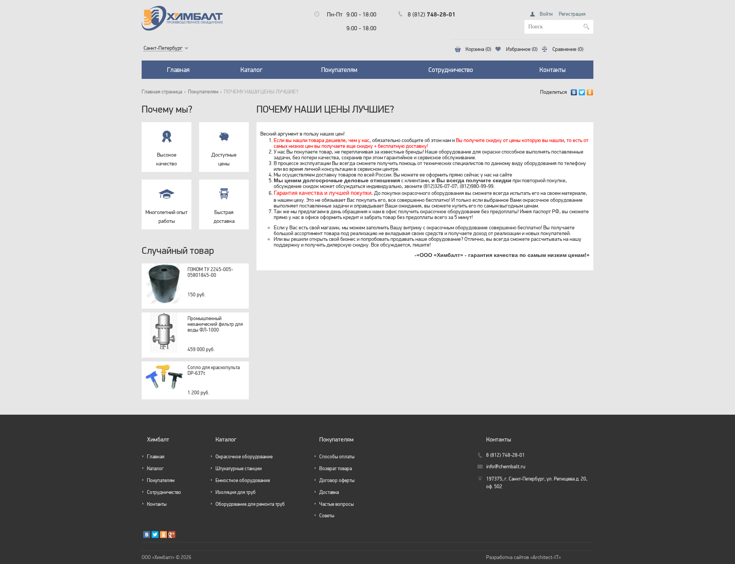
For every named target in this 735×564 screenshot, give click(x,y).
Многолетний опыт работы (166, 216)
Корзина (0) (478, 49)
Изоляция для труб (236, 492)
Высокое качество (166, 159)
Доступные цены (224, 159)
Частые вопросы (336, 504)
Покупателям (339, 69)
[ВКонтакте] (574, 92)
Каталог (251, 69)
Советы (326, 515)
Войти (546, 14)
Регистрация (572, 14)
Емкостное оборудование (243, 480)
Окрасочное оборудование (244, 456)
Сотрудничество (450, 69)
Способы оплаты (336, 456)
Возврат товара (335, 468)
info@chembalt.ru (505, 466)
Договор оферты (336, 480)
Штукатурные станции (239, 468)
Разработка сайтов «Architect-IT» (523, 557)
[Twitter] (582, 92)
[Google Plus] (171, 534)
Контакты (552, 69)
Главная (178, 69)
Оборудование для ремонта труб (250, 504)
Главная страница (162, 92)
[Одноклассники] (590, 92)
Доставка (329, 492)
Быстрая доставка (224, 216)
